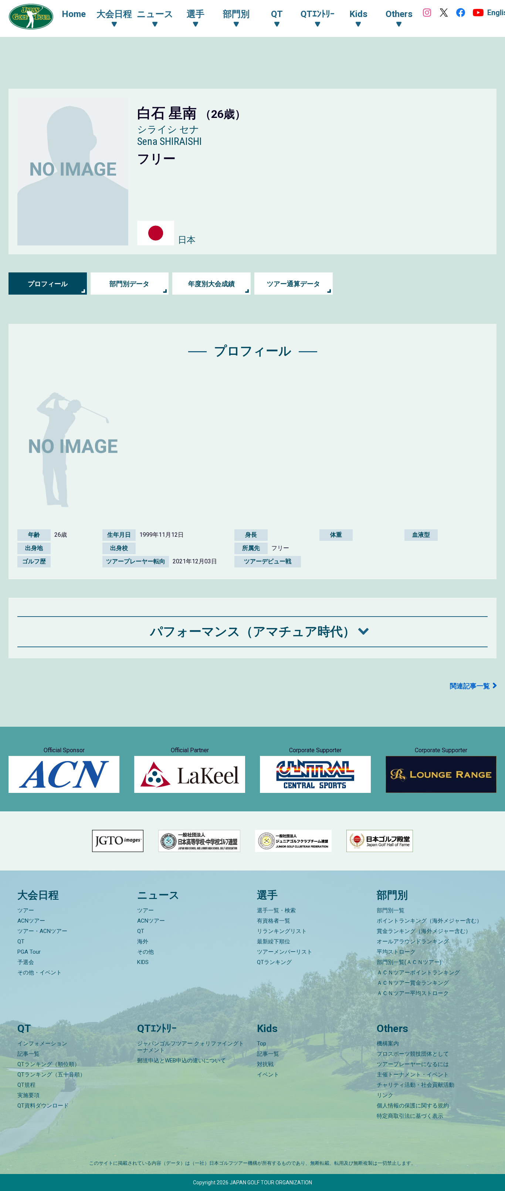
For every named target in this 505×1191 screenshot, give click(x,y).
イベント (268, 1074)
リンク (385, 1095)
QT (20, 941)
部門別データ (129, 284)
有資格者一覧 (273, 920)
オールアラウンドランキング (413, 941)
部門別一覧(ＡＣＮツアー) (409, 962)
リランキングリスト (282, 931)
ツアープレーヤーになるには (413, 1064)
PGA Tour (29, 952)
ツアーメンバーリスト (284, 952)
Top (261, 1043)
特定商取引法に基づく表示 (410, 1116)
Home (74, 14)
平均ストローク (396, 952)
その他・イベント (39, 972)
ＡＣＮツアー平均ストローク (413, 993)
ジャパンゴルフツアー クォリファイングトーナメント (190, 1046)
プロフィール (48, 284)
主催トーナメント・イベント (413, 1074)
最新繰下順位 (273, 941)
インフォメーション (42, 1043)
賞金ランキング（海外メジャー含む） (424, 931)
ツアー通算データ (293, 284)
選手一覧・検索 (276, 910)
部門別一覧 (390, 910)
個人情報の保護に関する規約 (413, 1105)
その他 (145, 952)
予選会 (25, 962)
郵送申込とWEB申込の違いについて (181, 1060)
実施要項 (28, 1095)
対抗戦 (265, 1064)
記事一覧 (28, 1054)
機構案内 (388, 1043)
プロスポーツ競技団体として (413, 1054)
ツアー (25, 910)
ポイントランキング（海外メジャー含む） (429, 920)
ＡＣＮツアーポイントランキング (418, 972)
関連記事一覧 (470, 686)
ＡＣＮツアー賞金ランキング (413, 983)
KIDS (143, 962)
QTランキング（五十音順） (51, 1074)
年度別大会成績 (211, 284)
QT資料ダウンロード (43, 1105)
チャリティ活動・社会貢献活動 (415, 1085)
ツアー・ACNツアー (42, 931)
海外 (142, 941)
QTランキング (274, 962)
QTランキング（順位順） (48, 1064)
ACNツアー (31, 920)
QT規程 (26, 1085)
